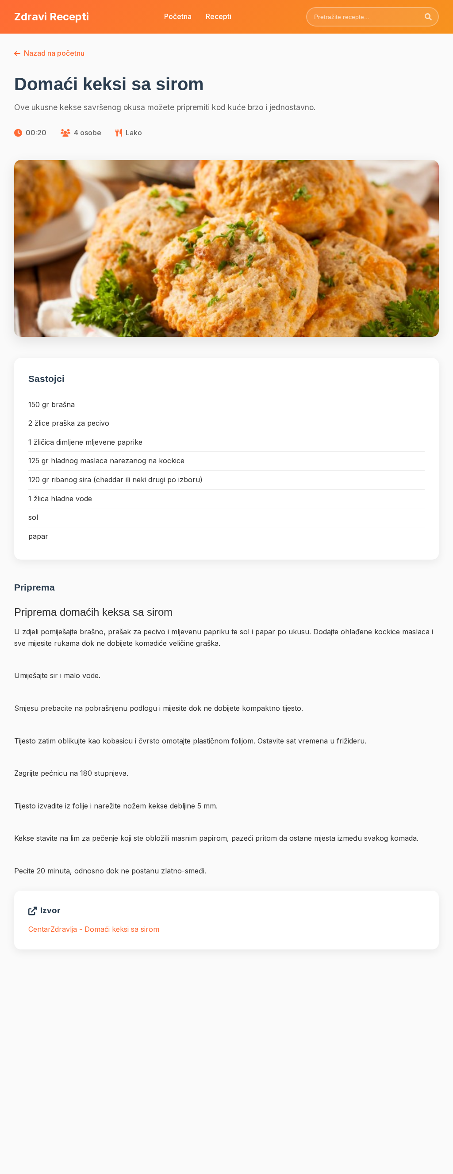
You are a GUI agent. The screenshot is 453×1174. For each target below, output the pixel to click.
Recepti (218, 16)
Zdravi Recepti (51, 16)
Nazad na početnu (54, 53)
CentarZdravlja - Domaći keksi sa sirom (93, 929)
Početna (178, 16)
